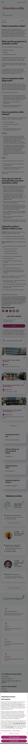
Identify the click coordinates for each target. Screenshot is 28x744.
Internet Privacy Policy (6, 730)
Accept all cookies (14, 741)
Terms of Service (16, 730)
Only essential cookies (14, 737)
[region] (14, 718)
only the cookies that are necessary (17, 715)
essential (20, 704)
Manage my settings (14, 733)
